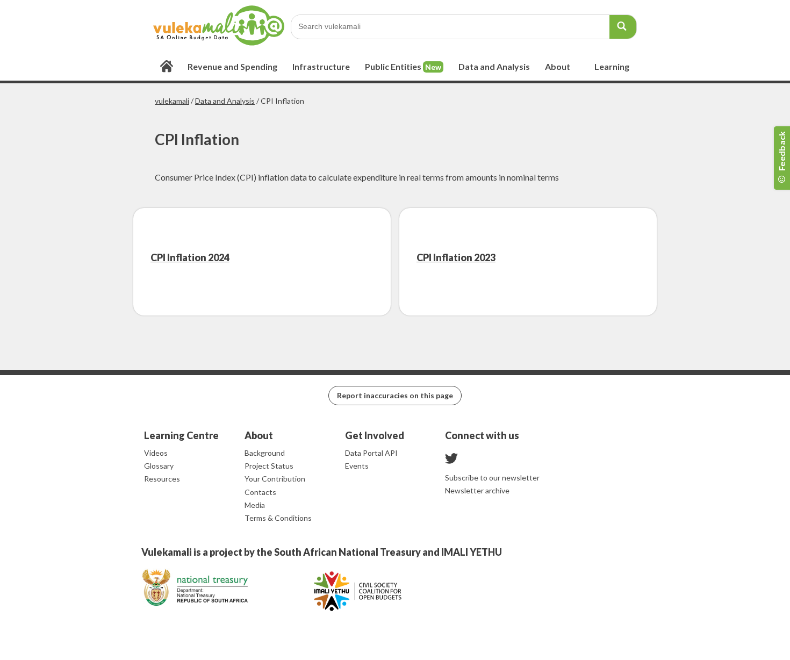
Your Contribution (275, 478)
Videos (156, 452)
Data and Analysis (225, 100)
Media (255, 505)
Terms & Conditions (278, 517)
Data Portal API (371, 452)
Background (265, 452)
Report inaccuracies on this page (395, 395)
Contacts (260, 492)
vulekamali (172, 100)
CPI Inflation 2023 (455, 257)
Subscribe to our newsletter (492, 477)
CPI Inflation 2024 (189, 257)
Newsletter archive (477, 490)
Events (357, 465)
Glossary (159, 465)
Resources (162, 478)
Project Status (269, 465)
